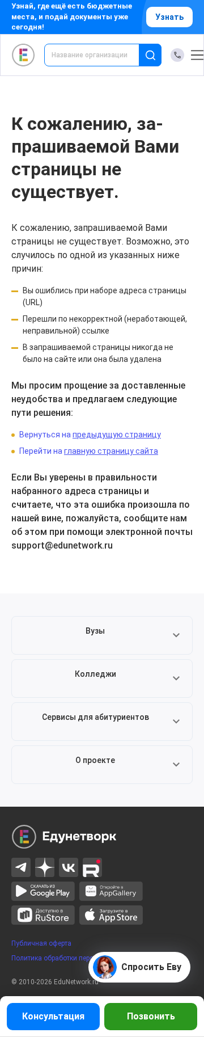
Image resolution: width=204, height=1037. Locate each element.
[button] (102, 635)
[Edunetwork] (23, 55)
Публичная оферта (41, 943)
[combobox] (99, 55)
